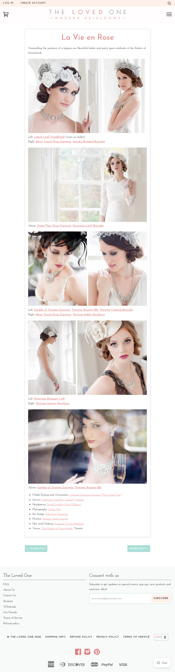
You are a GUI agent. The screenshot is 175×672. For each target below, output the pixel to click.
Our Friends (10, 612)
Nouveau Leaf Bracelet (88, 225)
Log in (8, 3)
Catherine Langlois (52, 499)
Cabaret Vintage (74, 499)
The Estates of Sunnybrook (57, 528)
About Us (9, 589)
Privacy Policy (107, 637)
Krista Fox (54, 509)
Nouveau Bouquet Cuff (49, 398)
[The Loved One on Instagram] (87, 653)
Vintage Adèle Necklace (89, 314)
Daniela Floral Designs (55, 518)
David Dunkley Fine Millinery (64, 504)
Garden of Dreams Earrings (52, 310)
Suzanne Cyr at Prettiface (69, 523)
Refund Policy (81, 637)
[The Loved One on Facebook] (78, 653)
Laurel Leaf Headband (49, 137)
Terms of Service (12, 617)
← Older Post (36, 549)
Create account (33, 3)
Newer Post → (139, 549)
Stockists (8, 601)
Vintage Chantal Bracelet (116, 310)
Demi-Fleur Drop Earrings (54, 225)
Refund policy (11, 623)
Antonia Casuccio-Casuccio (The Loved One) (95, 494)
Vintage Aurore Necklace (52, 403)
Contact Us (9, 595)
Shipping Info (55, 637)
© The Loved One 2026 (24, 637)
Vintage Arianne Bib (85, 310)
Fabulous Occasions (57, 514)
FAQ (6, 584)
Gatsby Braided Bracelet (89, 141)
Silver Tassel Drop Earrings (53, 141)
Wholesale (9, 606)
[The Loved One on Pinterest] (97, 653)
